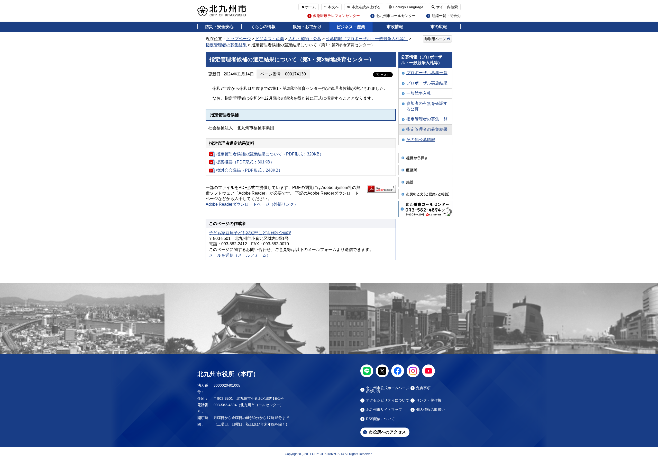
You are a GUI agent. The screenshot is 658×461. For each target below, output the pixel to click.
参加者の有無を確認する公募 (426, 106)
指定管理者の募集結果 (226, 45)
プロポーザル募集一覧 (426, 73)
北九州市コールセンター (396, 16)
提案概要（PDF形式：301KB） (245, 162)
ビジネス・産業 (350, 27)
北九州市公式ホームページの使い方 (387, 389)
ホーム (310, 7)
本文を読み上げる (366, 7)
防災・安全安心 (219, 26)
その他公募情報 (420, 139)
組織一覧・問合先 (446, 16)
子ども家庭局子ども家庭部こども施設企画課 (250, 233)
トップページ (238, 39)
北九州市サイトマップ (384, 410)
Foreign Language (408, 7)
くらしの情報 (263, 26)
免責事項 (423, 388)
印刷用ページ (435, 39)
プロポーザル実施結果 (426, 83)
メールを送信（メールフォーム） (240, 255)
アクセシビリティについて (387, 400)
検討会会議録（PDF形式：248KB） (249, 170)
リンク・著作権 (428, 400)
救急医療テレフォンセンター (336, 16)
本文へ (333, 7)
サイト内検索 (447, 7)
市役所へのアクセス (387, 432)
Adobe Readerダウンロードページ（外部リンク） (252, 204)
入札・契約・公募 (304, 39)
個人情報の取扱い (430, 410)
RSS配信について (380, 419)
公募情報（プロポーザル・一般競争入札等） (367, 39)
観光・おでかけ (307, 26)
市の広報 (439, 26)
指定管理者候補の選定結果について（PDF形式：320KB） (270, 154)
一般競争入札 (418, 93)
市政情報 (395, 26)
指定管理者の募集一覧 (426, 119)
